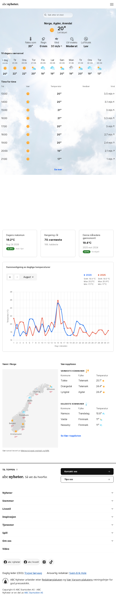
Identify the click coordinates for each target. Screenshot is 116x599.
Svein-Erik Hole (77, 573)
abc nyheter (14, 561)
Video (5, 548)
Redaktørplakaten (52, 579)
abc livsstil (33, 561)
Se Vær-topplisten (71, 435)
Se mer (58, 169)
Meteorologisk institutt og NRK (35, 451)
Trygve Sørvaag (33, 573)
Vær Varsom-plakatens (80, 579)
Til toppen (8, 469)
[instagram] (44, 562)
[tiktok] (51, 562)
